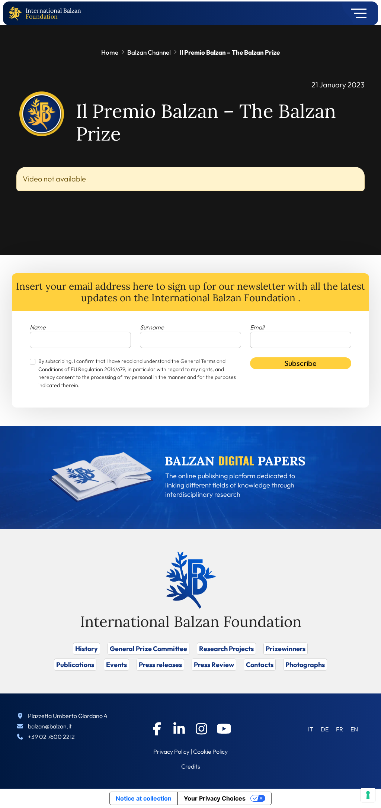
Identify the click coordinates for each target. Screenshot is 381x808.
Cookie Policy (210, 751)
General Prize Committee (148, 648)
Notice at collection (144, 798)
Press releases (160, 664)
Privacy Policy (171, 751)
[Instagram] (201, 729)
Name (38, 327)
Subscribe (300, 363)
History (86, 648)
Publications (75, 664)
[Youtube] (224, 729)
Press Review (214, 664)
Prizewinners (285, 648)
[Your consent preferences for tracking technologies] (368, 795)
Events (116, 664)
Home (109, 52)
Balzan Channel (149, 52)
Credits (190, 766)
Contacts (259, 664)
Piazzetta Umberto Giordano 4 (68, 716)
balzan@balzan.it (50, 726)
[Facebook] (157, 729)
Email (257, 327)
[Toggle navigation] (356, 13)
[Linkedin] (179, 729)
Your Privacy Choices (215, 798)
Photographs (305, 664)
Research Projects (226, 648)
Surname (152, 327)
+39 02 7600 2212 (51, 736)
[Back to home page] (17, 13)
